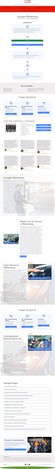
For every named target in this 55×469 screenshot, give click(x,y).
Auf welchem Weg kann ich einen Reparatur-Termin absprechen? (15, 407)
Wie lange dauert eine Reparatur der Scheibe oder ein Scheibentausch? (16, 392)
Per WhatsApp (27, 40)
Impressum (39, 464)
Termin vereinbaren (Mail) (44, 127)
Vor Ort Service (21, 4)
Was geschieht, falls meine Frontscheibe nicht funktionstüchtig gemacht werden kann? (18, 395)
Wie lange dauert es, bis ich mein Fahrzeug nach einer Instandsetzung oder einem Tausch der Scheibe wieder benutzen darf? (24, 429)
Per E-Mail (27, 44)
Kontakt (39, 4)
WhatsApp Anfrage (44, 130)
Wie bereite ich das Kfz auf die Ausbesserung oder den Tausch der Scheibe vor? (17, 413)
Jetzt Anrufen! (23, 256)
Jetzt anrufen (11, 113)
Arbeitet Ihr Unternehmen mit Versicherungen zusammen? (14, 401)
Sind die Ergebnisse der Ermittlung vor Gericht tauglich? (13, 404)
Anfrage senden (27, 113)
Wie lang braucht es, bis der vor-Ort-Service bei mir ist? (13, 410)
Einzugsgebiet (34, 4)
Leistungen (27, 4)
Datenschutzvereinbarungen (46, 464)
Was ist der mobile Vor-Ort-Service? (10, 389)
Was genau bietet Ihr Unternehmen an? (10, 386)
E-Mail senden (43, 112)
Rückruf (15, 449)
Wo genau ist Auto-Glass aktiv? (9, 416)
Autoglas (15, 4)
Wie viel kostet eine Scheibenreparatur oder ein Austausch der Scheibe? (16, 398)
